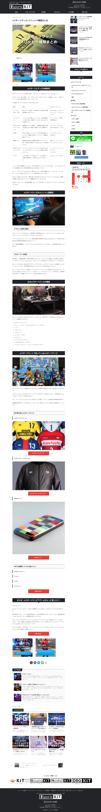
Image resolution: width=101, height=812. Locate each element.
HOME (16, 12)
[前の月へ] (84, 167)
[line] (42, 662)
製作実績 (44, 12)
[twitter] (31, 662)
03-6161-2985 (80, 2)
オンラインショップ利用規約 (43, 790)
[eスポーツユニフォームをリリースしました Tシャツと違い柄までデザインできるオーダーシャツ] (84, 152)
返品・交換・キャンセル (71, 790)
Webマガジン (57, 12)
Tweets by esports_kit (76, 142)
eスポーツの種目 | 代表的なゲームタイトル (33, 684)
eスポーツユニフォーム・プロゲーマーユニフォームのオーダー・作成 (51, 793)
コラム (15, 705)
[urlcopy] (46, 662)
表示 (21, 58)
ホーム (19, 790)
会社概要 (24, 790)
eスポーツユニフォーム (22, 78)
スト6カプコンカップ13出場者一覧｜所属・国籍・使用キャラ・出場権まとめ (85, 28)
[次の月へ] (89, 167)
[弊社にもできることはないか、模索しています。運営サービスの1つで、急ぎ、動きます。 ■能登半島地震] (72, 152)
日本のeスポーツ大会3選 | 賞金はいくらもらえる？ (36, 695)
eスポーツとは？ (26, 674)
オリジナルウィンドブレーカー (45, 77)
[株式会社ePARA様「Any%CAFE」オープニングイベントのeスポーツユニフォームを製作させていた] (78, 152)
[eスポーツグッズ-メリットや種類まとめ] (38, 662)
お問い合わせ (85, 12)
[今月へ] (86, 167)
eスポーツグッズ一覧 (30, 12)
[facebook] (34, 662)
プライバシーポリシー (31, 790)
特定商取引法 (53, 790)
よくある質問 (71, 12)
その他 (18, 705)
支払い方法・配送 (61, 790)
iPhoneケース (38, 557)
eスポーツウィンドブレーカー (38, 493)
